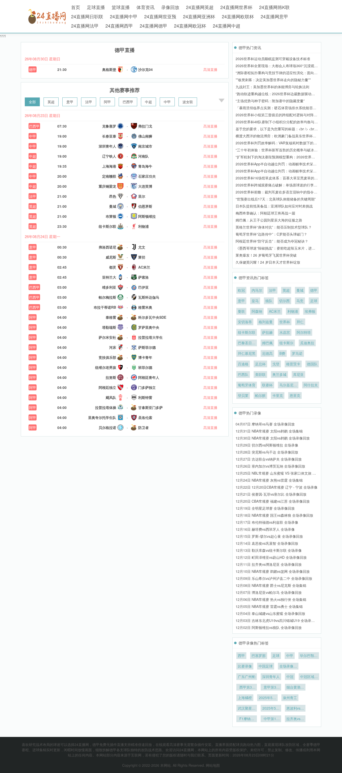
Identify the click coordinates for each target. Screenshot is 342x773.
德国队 (312, 363)
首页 (75, 7)
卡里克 (277, 395)
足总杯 (260, 363)
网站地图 (213, 765)
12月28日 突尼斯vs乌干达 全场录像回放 (267, 452)
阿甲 (107, 101)
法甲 (88, 101)
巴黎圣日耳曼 (246, 343)
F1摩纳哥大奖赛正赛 (246, 719)
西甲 (241, 655)
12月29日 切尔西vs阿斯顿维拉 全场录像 (267, 445)
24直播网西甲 (119, 25)
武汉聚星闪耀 (246, 709)
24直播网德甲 (153, 25)
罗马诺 (297, 353)
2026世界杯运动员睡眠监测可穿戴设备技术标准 (273, 58)
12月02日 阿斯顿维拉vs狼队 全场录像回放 (269, 627)
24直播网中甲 (123, 16)
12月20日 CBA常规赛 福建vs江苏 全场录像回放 (273, 501)
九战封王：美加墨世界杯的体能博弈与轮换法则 (272, 86)
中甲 (167, 101)
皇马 (255, 300)
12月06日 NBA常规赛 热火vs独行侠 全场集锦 (271, 599)
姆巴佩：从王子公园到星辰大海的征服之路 (269, 220)
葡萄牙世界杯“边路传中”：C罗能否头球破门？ (271, 234)
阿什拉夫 (311, 384)
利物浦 (292, 311)
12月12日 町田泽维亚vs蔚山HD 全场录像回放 (271, 557)
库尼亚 (298, 374)
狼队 (268, 300)
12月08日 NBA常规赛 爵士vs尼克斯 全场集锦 (271, 585)
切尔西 (284, 300)
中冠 (289, 676)
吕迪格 (243, 363)
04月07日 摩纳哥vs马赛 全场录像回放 (265, 423)
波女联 (188, 101)
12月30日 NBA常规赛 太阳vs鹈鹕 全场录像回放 (273, 437)
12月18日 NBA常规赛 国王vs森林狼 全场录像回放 (274, 515)
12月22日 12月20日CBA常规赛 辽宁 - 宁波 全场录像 (276, 487)
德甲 (32, 69)
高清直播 (210, 69)
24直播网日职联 (87, 16)
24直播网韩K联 (274, 7)
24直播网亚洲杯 (199, 16)
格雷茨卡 (293, 363)
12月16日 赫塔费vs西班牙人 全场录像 (265, 529)
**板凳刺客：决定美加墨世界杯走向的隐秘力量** (273, 79)
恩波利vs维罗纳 (295, 709)
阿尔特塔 (304, 332)
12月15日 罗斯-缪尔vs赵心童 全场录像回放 (269, 536)
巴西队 (243, 374)
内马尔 (257, 290)
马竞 (299, 300)
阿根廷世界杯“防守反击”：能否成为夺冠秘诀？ (272, 241)
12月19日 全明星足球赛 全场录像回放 (265, 508)
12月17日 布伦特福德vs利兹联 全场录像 (267, 522)
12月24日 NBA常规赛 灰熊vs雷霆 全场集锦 (269, 480)
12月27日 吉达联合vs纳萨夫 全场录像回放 (269, 459)
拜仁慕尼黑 (246, 353)
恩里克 (295, 395)
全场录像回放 (288, 667)
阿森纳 (257, 311)
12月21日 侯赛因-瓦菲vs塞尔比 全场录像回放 (271, 494)
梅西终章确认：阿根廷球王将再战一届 (265, 212)
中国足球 (266, 666)
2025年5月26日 (270, 709)
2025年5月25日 (267, 698)
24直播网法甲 (85, 25)
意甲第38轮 (271, 688)
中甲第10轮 (271, 719)
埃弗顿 (310, 311)
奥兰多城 (279, 374)
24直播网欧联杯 (238, 16)
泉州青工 (290, 697)
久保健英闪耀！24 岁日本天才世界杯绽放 (268, 262)
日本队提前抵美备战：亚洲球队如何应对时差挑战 (274, 205)
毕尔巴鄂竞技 (308, 656)
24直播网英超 (200, 7)
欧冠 (241, 290)
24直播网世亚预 (160, 16)
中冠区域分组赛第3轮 (309, 677)
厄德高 (267, 353)
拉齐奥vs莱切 (295, 719)
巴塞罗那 (259, 655)
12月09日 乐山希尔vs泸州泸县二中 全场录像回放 (274, 578)
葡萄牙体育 (246, 384)
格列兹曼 (266, 321)
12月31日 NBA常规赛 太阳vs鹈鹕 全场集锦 (269, 430)
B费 (282, 353)
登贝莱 (243, 395)
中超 (148, 101)
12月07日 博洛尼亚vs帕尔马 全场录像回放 (269, 592)
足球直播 (96, 7)
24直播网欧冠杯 (190, 25)
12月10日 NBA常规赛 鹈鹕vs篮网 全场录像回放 (273, 571)
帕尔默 (260, 395)
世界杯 (284, 321)
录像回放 (170, 7)
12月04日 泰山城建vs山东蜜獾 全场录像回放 (270, 613)
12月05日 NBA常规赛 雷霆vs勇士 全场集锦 (269, 606)
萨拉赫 (267, 332)
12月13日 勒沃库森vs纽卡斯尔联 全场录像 (269, 550)
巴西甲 (128, 101)
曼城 (299, 290)
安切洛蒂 (245, 321)
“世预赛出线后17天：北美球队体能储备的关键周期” (276, 198)
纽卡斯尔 (286, 342)
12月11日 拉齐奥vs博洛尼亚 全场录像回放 (269, 564)
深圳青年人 (271, 676)
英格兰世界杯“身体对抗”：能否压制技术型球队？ (274, 227)
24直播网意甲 (274, 16)
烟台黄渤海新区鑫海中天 (295, 688)
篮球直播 (121, 7)
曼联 (241, 311)
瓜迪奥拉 (307, 342)
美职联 (260, 374)
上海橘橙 (245, 697)
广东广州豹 (246, 676)
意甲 (69, 101)
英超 (51, 101)
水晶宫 (284, 332)
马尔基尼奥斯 (288, 385)
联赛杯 (267, 384)
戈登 (275, 363)
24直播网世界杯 (236, 7)
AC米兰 (275, 311)
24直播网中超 (226, 25)
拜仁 (300, 321)
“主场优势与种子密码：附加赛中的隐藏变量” (270, 100)
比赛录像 (245, 666)
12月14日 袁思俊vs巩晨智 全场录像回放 (267, 543)
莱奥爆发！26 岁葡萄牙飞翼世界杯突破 (266, 255)
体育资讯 (145, 7)
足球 (313, 300)
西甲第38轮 (246, 688)
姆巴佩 (267, 342)
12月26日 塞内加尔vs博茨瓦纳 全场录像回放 (270, 466)
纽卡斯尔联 (246, 332)
